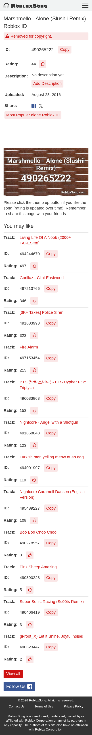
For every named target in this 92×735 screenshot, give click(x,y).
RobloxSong (37, 700)
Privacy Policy (73, 706)
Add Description (47, 83)
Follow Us (15, 686)
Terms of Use (44, 706)
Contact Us (16, 706)
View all (13, 673)
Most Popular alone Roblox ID (33, 115)
